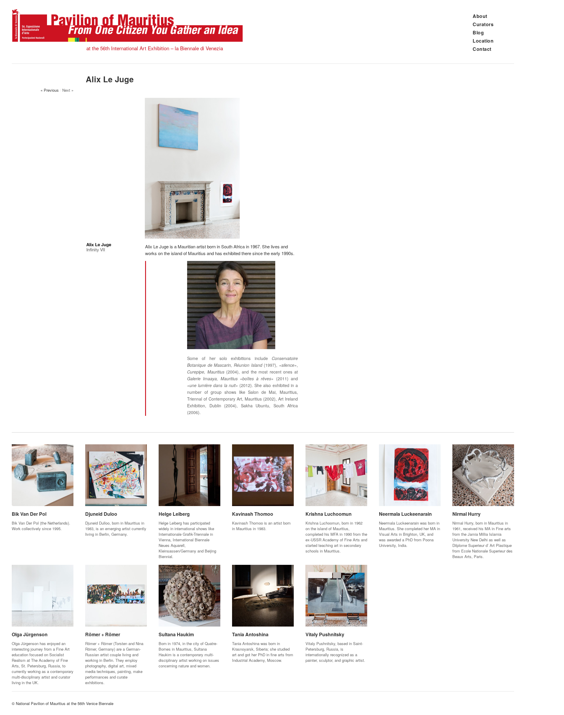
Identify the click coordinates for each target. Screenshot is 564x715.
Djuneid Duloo (101, 513)
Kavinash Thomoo (252, 513)
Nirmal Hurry (466, 513)
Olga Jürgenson (30, 634)
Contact (482, 49)
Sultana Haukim (176, 634)
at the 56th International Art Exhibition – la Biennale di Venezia (154, 48)
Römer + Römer (102, 634)
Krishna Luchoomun (329, 513)
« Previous (50, 90)
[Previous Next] (192, 168)
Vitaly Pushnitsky (325, 634)
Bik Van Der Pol (29, 513)
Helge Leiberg (174, 513)
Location (483, 40)
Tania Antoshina (250, 634)
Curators (483, 24)
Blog (478, 32)
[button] (91, 168)
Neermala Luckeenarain (405, 513)
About (480, 16)
